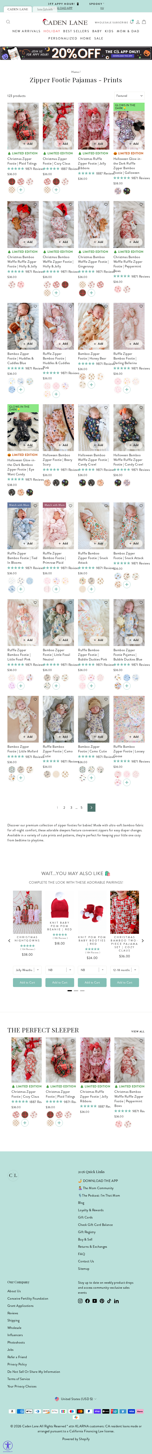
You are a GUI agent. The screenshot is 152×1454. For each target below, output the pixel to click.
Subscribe (120, 22)
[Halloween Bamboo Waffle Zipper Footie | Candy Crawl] (29, 492)
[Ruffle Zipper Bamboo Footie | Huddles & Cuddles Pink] (56, 394)
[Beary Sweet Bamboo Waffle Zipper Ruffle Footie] (100, 581)
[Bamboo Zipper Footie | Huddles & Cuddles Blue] (20, 389)
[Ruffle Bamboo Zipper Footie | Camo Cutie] (91, 581)
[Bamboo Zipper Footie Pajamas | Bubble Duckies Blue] (12, 381)
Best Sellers (76, 31)
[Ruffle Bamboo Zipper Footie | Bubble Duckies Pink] (47, 394)
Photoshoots (16, 1342)
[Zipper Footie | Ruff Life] (100, 376)
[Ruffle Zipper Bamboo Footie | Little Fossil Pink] (65, 386)
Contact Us (86, 1261)
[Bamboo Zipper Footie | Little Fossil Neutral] (56, 686)
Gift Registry (87, 1232)
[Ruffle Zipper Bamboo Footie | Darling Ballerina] (47, 386)
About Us (14, 1291)
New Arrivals (26, 31)
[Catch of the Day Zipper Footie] (47, 686)
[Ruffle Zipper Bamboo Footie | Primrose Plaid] (56, 386)
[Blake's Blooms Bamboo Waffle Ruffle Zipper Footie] (12, 581)
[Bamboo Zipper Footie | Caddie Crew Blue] (20, 381)
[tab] (18, 9)
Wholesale (103, 22)
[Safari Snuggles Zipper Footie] (12, 777)
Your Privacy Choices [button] (21, 1386)
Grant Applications (20, 1305)
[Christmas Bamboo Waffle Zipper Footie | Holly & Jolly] (29, 181)
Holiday (52, 31)
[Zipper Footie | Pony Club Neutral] (126, 576)
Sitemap (84, 1268)
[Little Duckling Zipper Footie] (12, 769)
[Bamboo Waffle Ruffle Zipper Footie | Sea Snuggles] (12, 686)
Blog (81, 1202)
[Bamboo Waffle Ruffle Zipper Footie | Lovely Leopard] (82, 589)
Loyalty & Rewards (90, 1210)
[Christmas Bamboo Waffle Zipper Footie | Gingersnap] (12, 189)
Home (86, 38)
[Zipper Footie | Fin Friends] (12, 389)
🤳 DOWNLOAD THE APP (98, 1180)
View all (138, 1031)
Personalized (62, 38)
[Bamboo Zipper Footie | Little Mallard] (82, 384)
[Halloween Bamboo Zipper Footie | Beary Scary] (20, 492)
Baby (97, 31)
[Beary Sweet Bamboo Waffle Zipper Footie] (91, 376)
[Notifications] (131, 21)
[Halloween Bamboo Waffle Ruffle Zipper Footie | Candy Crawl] (126, 191)
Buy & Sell (85, 1239)
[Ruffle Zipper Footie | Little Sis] (82, 686)
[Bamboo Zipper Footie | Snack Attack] (126, 584)
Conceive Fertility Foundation (27, 1298)
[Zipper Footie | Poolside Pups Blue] (29, 381)
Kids (109, 31)
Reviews (12, 1313)
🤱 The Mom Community (96, 1188)
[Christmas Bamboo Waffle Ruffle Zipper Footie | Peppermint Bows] (20, 284)
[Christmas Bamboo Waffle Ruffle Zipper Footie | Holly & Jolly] (12, 284)
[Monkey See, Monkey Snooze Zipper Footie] (118, 677)
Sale (99, 38)
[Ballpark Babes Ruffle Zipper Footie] (118, 774)
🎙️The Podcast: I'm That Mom (99, 1195)
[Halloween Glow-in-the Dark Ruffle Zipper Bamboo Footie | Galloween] (118, 191)
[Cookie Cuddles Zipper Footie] (82, 376)
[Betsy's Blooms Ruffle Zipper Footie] (12, 589)
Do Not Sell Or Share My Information (33, 1371)
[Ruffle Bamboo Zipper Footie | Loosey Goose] (135, 381)
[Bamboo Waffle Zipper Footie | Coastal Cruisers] (118, 576)
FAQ (81, 1254)
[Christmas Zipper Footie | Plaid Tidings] (12, 181)
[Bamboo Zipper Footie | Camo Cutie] (47, 677)
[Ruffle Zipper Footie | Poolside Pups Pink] (91, 677)
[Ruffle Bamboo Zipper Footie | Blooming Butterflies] (118, 389)
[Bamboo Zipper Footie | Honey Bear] (91, 384)
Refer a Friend (17, 1357)
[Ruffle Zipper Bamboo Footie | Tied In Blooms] (20, 589)
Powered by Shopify (76, 1439)
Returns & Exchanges (92, 1246)
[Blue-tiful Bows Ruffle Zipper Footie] (29, 581)
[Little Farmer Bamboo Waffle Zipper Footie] (82, 777)
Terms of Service (18, 1379)
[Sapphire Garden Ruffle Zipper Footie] (20, 581)
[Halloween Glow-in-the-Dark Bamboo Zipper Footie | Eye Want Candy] (12, 492)
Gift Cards (85, 1217)
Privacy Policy (17, 1364)
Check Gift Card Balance (95, 1224)
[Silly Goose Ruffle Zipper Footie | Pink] (100, 677)
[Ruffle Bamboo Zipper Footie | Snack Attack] (82, 581)
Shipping (13, 1320)
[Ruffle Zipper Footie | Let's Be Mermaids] (29, 677)
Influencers (15, 1335)
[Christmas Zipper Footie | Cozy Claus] (20, 181)
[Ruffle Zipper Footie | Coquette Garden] (47, 589)
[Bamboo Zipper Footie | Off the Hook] (56, 677)
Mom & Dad (128, 31)
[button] (33, 108)
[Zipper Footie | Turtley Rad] (135, 576)
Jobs (10, 1349)
